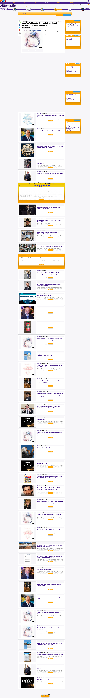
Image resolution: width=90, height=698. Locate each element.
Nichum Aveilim (72, 2)
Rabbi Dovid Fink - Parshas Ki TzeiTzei (46, 569)
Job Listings (68, 63)
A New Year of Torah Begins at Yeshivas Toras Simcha (49, 246)
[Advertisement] (41, 55)
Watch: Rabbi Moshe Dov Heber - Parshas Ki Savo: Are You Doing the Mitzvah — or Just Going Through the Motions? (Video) (50, 395)
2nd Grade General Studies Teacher (72, 67)
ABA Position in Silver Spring (71, 99)
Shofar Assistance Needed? (43, 447)
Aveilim (79, 35)
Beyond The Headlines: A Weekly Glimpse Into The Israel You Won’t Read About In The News (49, 488)
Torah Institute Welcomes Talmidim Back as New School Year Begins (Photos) (48, 233)
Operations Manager (69, 68)
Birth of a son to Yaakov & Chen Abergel (72, 23)
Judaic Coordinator (69, 70)
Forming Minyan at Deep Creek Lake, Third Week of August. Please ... (72, 130)
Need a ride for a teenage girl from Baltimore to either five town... (72, 123)
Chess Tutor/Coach (69, 95)
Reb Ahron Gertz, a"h (69, 38)
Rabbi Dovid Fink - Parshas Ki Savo (45, 309)
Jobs (24, 2)
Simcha (78, 20)
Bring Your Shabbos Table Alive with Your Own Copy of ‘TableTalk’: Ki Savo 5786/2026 (50, 354)
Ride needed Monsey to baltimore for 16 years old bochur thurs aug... (73, 128)
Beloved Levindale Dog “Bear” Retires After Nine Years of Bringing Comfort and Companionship (50, 273)
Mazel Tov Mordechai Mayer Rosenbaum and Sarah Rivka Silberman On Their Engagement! (49, 339)
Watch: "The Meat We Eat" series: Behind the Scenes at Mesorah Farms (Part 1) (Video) (50, 147)
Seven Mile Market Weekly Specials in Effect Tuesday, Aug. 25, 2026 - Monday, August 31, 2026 (50, 477)
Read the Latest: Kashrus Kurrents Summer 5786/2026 (50, 654)
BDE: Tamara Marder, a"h (43, 463)
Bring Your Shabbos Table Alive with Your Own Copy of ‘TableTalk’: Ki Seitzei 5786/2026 (50, 643)
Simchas (35, 2)
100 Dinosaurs (68, 98)
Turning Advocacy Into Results (44, 295)
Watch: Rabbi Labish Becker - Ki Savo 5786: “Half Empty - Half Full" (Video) (48, 207)
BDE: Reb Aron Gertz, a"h (43, 419)
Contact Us (88, 2)
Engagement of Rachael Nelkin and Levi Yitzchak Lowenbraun (73, 30)
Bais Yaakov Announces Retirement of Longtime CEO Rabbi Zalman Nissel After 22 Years (49, 556)
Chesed (13, 2)
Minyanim (46, 2)
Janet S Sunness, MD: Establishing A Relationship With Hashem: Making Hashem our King (50, 502)
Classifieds (59, 2)
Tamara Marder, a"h (69, 39)
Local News (23, 13)
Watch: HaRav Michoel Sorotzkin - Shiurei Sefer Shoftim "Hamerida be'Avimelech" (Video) (48, 407)
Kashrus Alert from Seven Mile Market (46, 324)
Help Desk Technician (69, 66)
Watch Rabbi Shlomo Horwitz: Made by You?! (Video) (50, 130)
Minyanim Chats (68, 97)
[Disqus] (41, 71)
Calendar (2, 2)
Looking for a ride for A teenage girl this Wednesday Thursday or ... (72, 126)
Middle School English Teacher (71, 71)
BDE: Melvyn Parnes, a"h (43, 679)
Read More (50, 120)
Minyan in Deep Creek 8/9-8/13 (71, 94)
